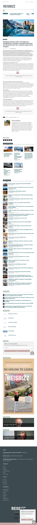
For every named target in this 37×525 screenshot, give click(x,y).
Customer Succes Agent (12, 322)
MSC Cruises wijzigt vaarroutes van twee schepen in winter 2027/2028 (18, 14)
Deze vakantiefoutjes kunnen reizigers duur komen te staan (20, 198)
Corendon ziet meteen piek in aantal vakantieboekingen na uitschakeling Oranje (18, 156)
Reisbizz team (5, 469)
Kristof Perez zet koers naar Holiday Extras (17, 237)
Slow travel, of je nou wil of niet (10, 424)
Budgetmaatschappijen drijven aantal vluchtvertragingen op (20, 267)
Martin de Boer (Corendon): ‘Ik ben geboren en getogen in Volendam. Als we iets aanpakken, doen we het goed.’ (20, 284)
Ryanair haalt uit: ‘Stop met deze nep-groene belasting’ (19, 183)
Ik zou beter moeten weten (9, 437)
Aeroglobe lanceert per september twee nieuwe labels (8, 154)
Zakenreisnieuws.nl (5, 490)
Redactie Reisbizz (10, 192)
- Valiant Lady (15, 452)
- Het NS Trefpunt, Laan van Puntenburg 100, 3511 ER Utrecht (18, 460)
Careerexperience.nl (6, 500)
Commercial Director (12, 335)
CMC (17, 117)
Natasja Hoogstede (13, 48)
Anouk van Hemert (11, 189)
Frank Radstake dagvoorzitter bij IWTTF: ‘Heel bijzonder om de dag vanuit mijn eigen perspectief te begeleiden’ (21, 215)
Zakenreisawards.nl (6, 498)
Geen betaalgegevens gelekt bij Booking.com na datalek (7, 171)
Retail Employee (11, 330)
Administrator (11, 318)
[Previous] (32, 13)
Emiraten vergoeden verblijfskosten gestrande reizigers (18, 170)
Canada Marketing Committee (12, 117)
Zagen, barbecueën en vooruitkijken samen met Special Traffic (21, 233)
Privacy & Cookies (5, 474)
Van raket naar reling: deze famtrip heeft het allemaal (19, 271)
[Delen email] (9, 140)
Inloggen (31, 1)
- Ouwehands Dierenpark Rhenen (13, 455)
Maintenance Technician (12, 313)
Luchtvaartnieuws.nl (6, 489)
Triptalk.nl (4, 492)
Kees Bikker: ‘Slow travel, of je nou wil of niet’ (17, 218)
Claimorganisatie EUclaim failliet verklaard (17, 191)
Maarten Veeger (10, 257)
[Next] (33, 13)
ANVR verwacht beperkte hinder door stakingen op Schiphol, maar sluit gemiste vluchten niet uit (20, 245)
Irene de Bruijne (10, 208)
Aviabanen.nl (5, 495)
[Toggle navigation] (4, 10)
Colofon (4, 472)
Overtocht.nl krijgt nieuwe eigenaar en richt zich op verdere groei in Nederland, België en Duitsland (29, 155)
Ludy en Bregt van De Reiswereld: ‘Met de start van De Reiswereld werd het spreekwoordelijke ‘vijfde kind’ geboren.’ (20, 276)
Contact (4, 466)
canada (7, 117)
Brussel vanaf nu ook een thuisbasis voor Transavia (18, 256)
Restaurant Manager (12, 326)
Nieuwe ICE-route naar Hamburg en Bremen (17, 264)
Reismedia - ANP (10, 197)
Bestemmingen (5, 39)
